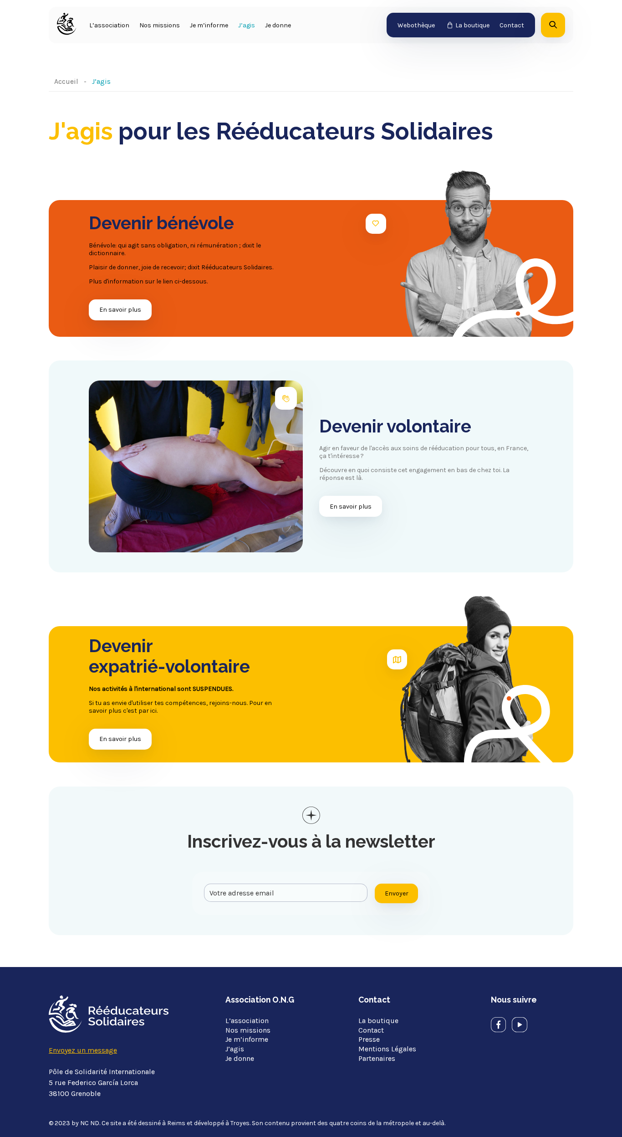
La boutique (472, 25)
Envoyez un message (83, 1050)
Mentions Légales (387, 1048)
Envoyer (396, 893)
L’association (109, 25)
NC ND (89, 1123)
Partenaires (376, 1058)
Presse (369, 1039)
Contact (512, 25)
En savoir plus (120, 310)
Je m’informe (209, 25)
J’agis (246, 25)
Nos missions (159, 25)
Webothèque (416, 25)
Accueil (66, 81)
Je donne (278, 25)
